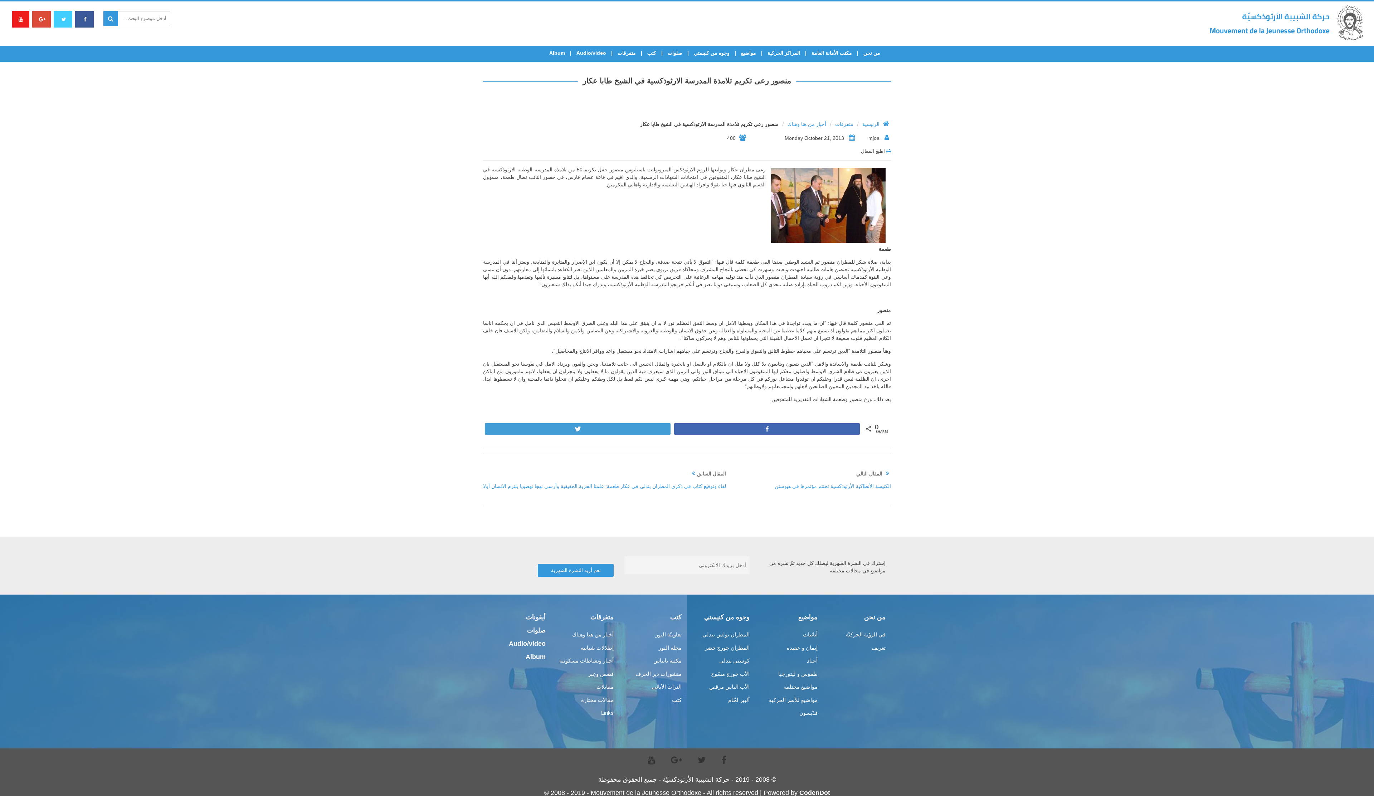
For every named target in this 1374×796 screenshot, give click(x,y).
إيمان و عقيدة (802, 648)
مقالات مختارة (597, 700)
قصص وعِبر (601, 674)
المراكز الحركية (784, 53)
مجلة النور (670, 648)
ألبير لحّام (739, 700)
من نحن (871, 53)
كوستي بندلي (734, 661)
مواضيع (748, 53)
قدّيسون (808, 713)
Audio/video (591, 53)
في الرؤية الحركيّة (866, 634)
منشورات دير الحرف (658, 674)
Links (607, 713)
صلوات (675, 53)
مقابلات (605, 687)
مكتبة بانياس (667, 661)
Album (557, 53)
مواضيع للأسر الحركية (793, 700)
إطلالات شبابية (597, 648)
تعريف (879, 648)
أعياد (812, 661)
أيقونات (536, 617)
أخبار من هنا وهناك (807, 124)
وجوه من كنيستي (712, 53)
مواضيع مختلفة (801, 687)
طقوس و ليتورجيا (798, 674)
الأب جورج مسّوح (730, 674)
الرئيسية (871, 124)
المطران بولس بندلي (726, 634)
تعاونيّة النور (669, 634)
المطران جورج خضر (727, 648)
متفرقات (627, 53)
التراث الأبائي (667, 687)
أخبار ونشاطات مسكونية (586, 661)
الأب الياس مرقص (729, 687)
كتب (651, 53)
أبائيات (810, 634)
